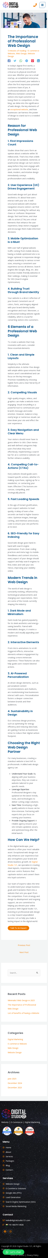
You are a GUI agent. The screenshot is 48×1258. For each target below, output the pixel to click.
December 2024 (15, 1083)
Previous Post (24, 945)
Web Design (21, 53)
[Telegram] (26, 60)
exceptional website (19, 109)
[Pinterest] (32, 60)
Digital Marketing (15, 1039)
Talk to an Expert (18, 928)
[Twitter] (15, 60)
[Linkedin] (38, 60)
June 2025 (12, 1078)
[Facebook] (9, 60)
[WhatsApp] (20, 60)
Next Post (24, 952)
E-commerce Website (17, 1043)
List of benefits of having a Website (23, 1013)
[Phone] (35, 5)
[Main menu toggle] (42, 5)
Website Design (15, 1052)
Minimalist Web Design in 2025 (21, 1000)
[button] (13, 1252)
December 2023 (15, 1087)
